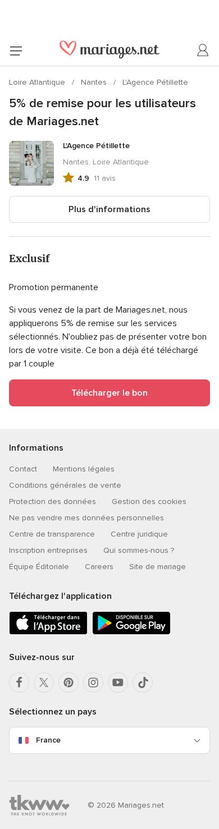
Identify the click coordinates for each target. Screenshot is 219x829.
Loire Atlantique (38, 82)
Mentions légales (84, 469)
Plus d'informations (109, 209)
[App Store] (48, 632)
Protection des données (52, 501)
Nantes (95, 82)
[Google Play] (131, 632)
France (48, 740)
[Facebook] (19, 682)
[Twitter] (44, 682)
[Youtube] (118, 682)
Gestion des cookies (149, 501)
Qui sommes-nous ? (138, 550)
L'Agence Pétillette (155, 82)
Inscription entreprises (48, 550)
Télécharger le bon (109, 393)
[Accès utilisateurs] (203, 50)
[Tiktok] (143, 682)
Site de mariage (157, 566)
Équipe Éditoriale (39, 566)
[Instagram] (93, 682)
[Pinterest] (68, 682)
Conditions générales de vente (65, 485)
